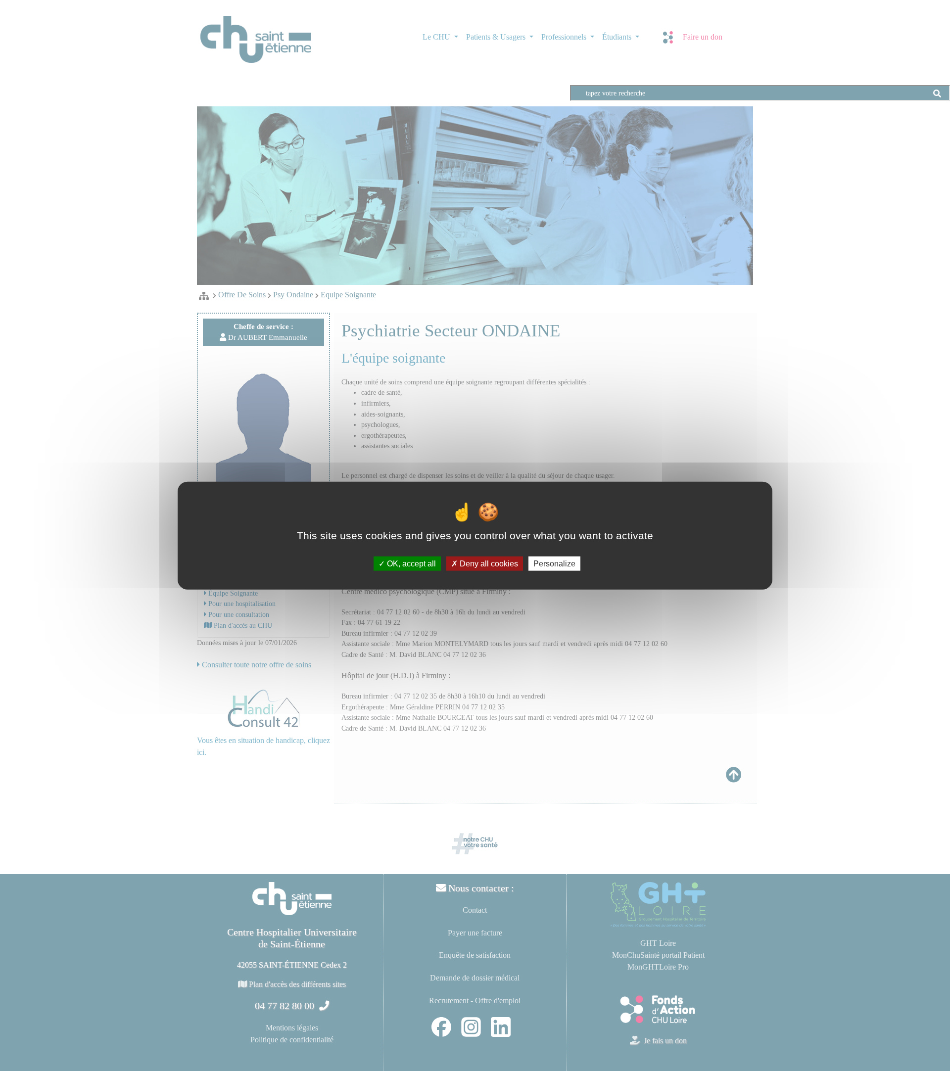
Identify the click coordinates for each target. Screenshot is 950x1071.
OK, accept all (410, 563)
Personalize (554, 563)
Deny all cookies (488, 563)
